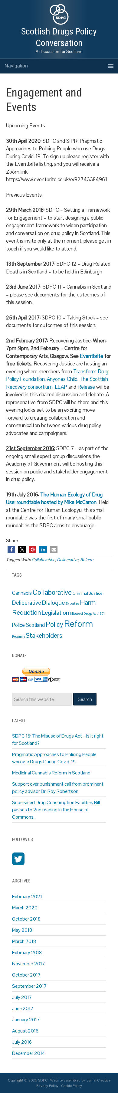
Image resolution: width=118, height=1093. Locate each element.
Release (86, 387)
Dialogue (53, 603)
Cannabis (22, 593)
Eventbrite (92, 356)
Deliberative (67, 559)
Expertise (72, 603)
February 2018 (27, 952)
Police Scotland (28, 625)
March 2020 (25, 908)
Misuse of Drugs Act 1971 (87, 613)
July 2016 (22, 1042)
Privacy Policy (47, 1085)
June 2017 (23, 1008)
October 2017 (26, 975)
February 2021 (27, 896)
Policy (54, 624)
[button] (11, 549)
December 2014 (28, 1053)
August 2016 (25, 1031)
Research (18, 636)
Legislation (55, 613)
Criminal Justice (88, 593)
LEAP (61, 387)
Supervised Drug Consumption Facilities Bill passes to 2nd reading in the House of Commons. (56, 809)
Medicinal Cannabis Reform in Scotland (51, 773)
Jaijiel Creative (98, 1080)
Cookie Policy (71, 1085)
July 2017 (22, 997)
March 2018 (24, 941)
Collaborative (43, 559)
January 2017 (26, 1019)
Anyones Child (62, 379)
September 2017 (29, 986)
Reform (86, 559)
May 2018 (22, 930)
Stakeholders (44, 635)
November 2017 (28, 963)
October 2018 (26, 919)
